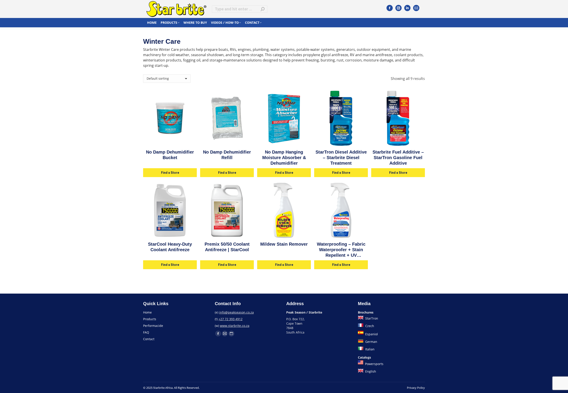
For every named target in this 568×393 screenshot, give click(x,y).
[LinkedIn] (407, 8)
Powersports (373, 364)
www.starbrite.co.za (234, 326)
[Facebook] (390, 8)
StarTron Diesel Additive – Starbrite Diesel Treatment (341, 158)
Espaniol (371, 334)
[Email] (416, 8)
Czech (369, 326)
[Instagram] (398, 8)
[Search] (263, 9)
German (370, 342)
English (370, 371)
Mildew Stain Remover (284, 244)
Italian (369, 349)
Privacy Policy (416, 388)
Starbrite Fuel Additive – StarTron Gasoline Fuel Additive (398, 158)
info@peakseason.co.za (236, 312)
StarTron (371, 318)
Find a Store (170, 172)
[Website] (231, 333)
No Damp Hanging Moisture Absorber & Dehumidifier (284, 158)
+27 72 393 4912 (231, 319)
